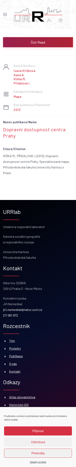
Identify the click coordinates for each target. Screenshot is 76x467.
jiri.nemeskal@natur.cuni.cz (22, 309)
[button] (5, 14)
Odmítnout (38, 442)
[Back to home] (38, 14)
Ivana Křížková (24, 71)
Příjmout (38, 431)
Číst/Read (38, 42)
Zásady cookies (38, 461)
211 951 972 (10, 315)
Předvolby (38, 453)
